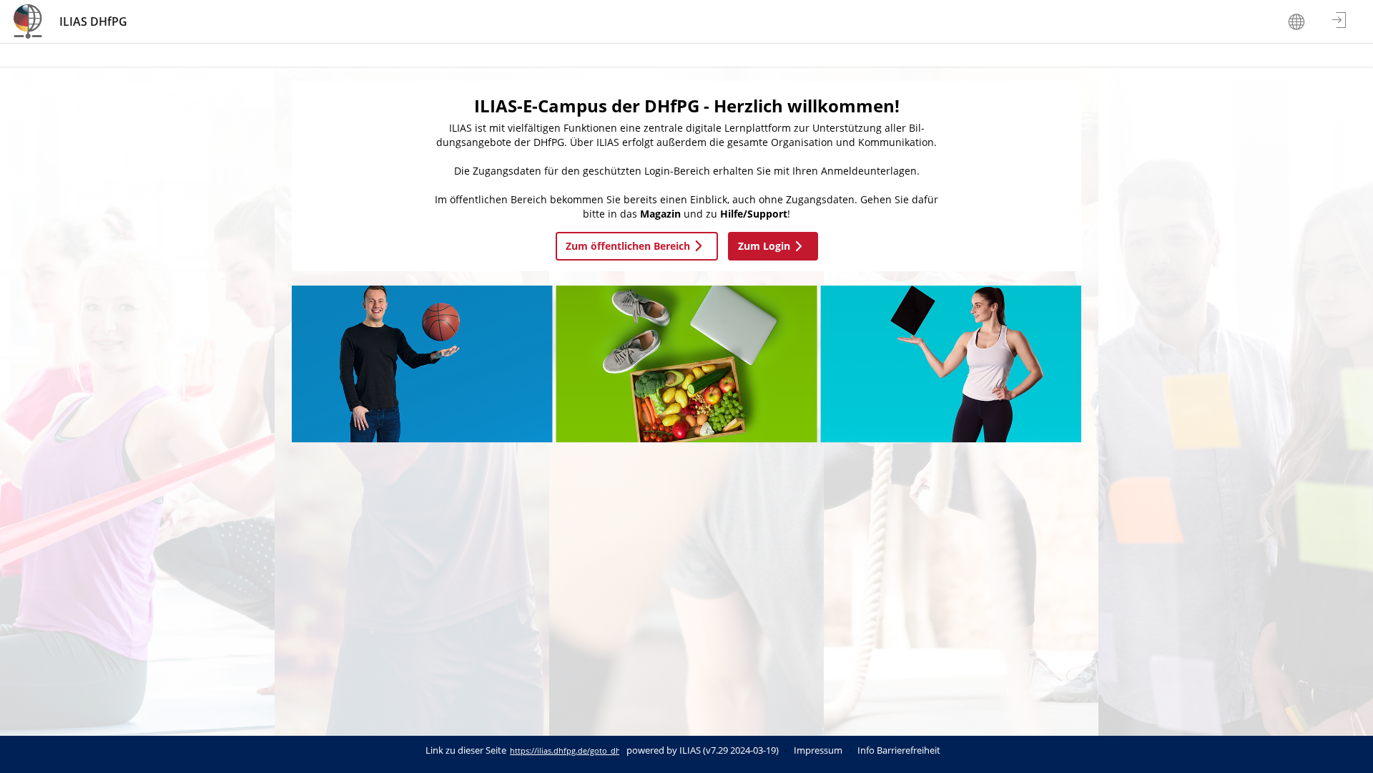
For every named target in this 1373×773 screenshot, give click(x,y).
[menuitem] (1297, 21)
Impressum (818, 750)
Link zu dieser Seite (465, 750)
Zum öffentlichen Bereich (628, 246)
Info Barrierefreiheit (898, 750)
